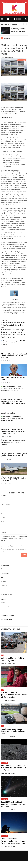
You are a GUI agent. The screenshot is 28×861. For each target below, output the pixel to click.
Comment (3, 501)
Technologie (4, 585)
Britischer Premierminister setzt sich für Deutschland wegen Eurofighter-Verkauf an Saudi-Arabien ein (13, 478)
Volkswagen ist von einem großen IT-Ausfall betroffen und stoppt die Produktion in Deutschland (14, 355)
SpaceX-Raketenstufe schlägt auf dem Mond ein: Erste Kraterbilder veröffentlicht (13, 767)
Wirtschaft (3, 581)
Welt (2, 577)
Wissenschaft (4, 762)
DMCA (2, 611)
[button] (25, 24)
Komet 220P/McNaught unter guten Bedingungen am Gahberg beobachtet (18, 30)
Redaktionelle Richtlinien (7, 615)
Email (2, 521)
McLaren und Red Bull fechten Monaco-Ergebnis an (12, 659)
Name (2, 514)
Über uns (3, 602)
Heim (2, 569)
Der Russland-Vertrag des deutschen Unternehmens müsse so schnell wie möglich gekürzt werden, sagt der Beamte (13, 401)
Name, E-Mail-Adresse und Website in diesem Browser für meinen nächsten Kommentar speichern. (14, 538)
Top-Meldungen (5, 573)
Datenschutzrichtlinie (6, 619)
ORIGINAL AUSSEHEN (6, 117)
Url (1, 529)
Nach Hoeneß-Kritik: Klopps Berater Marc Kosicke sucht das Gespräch (13, 731)
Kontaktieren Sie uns (6, 594)
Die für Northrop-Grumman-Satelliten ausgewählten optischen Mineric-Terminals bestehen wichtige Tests (13, 431)
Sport (2, 590)
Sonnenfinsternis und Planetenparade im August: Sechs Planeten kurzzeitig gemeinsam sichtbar (14, 842)
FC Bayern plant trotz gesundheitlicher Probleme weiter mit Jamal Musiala (14, 694)
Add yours (3, 495)
